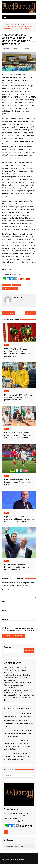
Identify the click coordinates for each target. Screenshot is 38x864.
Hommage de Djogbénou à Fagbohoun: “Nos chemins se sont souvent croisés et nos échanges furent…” (18, 685)
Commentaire (7, 590)
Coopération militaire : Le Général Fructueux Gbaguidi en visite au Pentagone (15, 670)
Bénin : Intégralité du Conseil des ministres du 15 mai (18, 723)
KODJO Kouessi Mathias (12, 720)
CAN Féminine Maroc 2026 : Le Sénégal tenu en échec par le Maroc (18, 482)
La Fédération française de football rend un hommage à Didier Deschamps (16, 567)
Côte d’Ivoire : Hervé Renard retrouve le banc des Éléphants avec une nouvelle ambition (17, 435)
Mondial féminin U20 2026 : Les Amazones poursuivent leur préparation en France (18, 397)
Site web (5, 619)
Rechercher (8, 647)
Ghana (17, 285)
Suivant (29, 313)
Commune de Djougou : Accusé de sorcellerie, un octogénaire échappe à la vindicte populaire (18, 733)
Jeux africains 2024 (11, 289)
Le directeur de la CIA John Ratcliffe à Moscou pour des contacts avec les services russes (17, 677)
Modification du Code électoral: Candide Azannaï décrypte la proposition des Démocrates (17, 756)
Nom (4, 601)
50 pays (7, 285)
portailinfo (7, 48)
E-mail (5, 610)
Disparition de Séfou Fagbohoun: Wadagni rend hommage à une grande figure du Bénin (19, 697)
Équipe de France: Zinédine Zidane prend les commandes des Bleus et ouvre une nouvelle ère (19, 519)
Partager (24, 278)
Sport (27, 48)
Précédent (10, 313)
